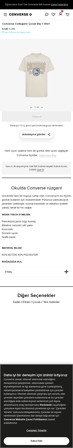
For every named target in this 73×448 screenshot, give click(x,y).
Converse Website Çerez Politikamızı (26, 419)
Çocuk (36, 302)
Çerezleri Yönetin (36, 430)
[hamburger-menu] (5, 14)
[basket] (67, 14)
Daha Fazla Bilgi (59, 4)
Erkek (26, 302)
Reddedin (46, 404)
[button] (41, 107)
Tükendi (36, 116)
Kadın (16, 302)
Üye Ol (40, 169)
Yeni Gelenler (51, 302)
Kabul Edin (36, 441)
